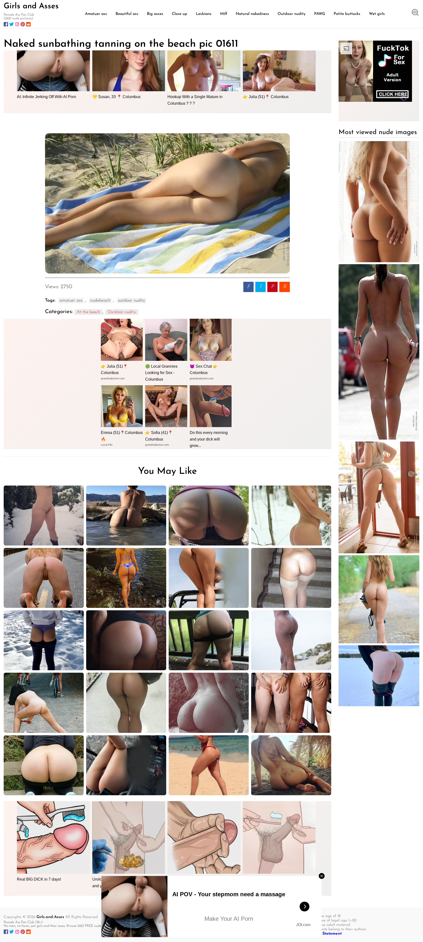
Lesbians (204, 14)
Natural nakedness (252, 14)
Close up (179, 14)
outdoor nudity (131, 300)
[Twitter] (11, 24)
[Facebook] (6, 24)
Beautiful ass (127, 14)
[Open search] (415, 13)
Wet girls (377, 14)
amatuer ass (70, 300)
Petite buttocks (347, 14)
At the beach (88, 312)
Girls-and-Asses (50, 917)
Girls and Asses (31, 6)
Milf (223, 14)
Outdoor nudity (292, 14)
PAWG (319, 14)
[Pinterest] (23, 24)
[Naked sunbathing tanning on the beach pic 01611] (167, 203)
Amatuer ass (96, 14)
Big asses (155, 14)
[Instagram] (17, 24)
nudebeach (100, 300)
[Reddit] (28, 24)
